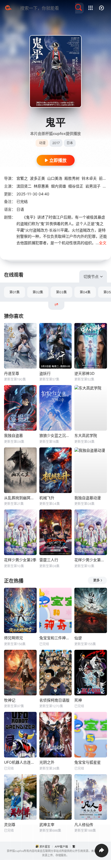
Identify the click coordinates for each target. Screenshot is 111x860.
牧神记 (9, 700)
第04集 (85, 292)
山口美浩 (54, 178)
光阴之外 (46, 762)
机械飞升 (46, 497)
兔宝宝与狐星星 (87, 762)
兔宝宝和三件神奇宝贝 (55, 637)
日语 (20, 209)
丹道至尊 (11, 373)
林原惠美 (41, 186)
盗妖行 (45, 373)
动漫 (42, 143)
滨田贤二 (24, 186)
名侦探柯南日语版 (54, 700)
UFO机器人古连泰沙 (20, 762)
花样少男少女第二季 (90, 560)
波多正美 (37, 178)
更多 (96, 580)
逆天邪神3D (84, 373)
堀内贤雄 (58, 186)
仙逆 (78, 637)
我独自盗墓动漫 (87, 497)
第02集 (38, 292)
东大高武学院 (85, 435)
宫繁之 (22, 178)
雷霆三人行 (48, 560)
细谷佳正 (75, 186)
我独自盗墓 (13, 435)
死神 (78, 700)
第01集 (14, 292)
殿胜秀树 (71, 178)
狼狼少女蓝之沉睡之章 (55, 435)
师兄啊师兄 (13, 637)
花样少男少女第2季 (20, 560)
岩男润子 (92, 186)
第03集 (61, 292)
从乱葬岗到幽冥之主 (20, 497)
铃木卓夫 (89, 178)
